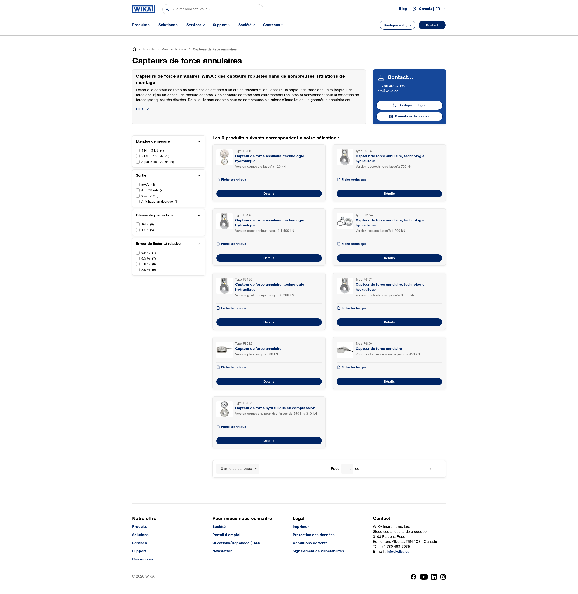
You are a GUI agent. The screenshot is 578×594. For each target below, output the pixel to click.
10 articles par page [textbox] (235, 469)
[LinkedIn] (434, 577)
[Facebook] (413, 577)
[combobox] (237, 469)
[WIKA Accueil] (143, 9)
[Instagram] (443, 577)
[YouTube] (424, 577)
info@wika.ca (388, 91)
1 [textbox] (345, 469)
